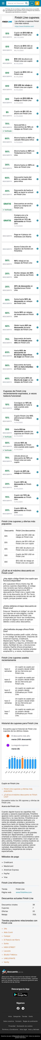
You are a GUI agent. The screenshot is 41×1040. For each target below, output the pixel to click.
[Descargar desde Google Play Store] (20, 994)
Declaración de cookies (24, 1026)
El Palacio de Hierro (12, 940)
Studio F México (10, 955)
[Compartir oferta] (32, 3)
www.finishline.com (24, 892)
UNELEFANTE (9, 958)
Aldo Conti (8, 932)
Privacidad (12, 1026)
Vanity (6, 962)
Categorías (17, 1016)
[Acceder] (37, 3)
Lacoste (7, 951)
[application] (20, 765)
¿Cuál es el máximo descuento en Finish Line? (20, 796)
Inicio (10, 1016)
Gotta (6, 943)
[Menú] (3, 3)
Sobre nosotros (8, 1021)
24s (5, 929)
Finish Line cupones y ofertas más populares (18, 790)
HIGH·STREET (9, 947)
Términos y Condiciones (10, 1029)
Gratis (31, 1016)
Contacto (18, 1021)
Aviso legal (23, 1029)
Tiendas (24, 1016)
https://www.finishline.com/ (24, 26)
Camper (7, 936)
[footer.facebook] (18, 1008)
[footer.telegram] (23, 1008)
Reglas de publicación (30, 1021)
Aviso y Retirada (33, 1029)
